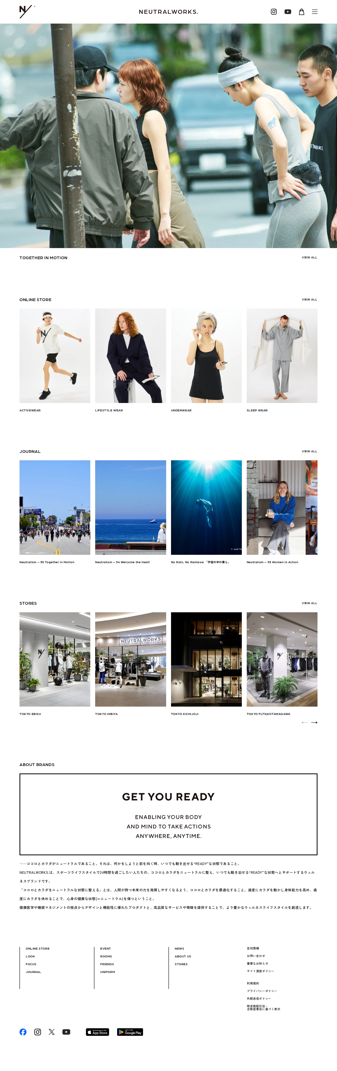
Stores (181, 964)
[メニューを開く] (314, 12)
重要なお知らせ (257, 963)
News (179, 948)
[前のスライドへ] (305, 722)
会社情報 (253, 948)
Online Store (38, 948)
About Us (183, 956)
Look (30, 956)
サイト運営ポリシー (260, 971)
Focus (31, 964)
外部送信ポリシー (259, 998)
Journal (33, 972)
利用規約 (253, 983)
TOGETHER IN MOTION (43, 257)
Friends (107, 964)
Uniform (107, 972)
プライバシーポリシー (262, 991)
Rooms (106, 956)
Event (105, 948)
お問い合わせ (256, 956)
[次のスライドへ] (314, 722)
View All (309, 257)
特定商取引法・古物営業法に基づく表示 (263, 1007)
